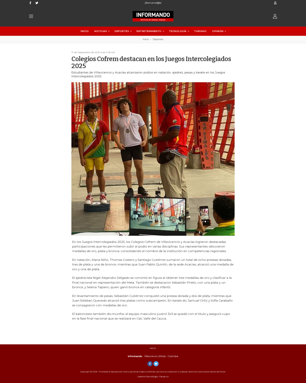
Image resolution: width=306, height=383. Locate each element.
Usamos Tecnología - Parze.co (153, 376)
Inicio (85, 31)
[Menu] (31, 16)
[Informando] (153, 16)
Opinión (217, 31)
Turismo (200, 31)
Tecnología (177, 31)
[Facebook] (30, 3)
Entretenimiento (149, 31)
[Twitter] (36, 3)
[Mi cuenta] (275, 3)
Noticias (100, 31)
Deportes (122, 31)
